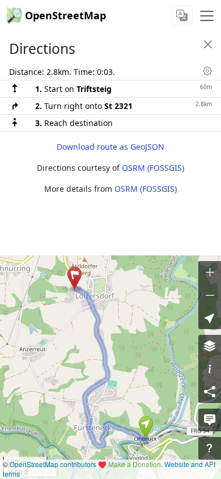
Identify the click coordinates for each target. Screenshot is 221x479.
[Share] (209, 391)
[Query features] (209, 448)
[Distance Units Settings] (207, 71)
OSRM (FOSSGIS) (153, 167)
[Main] (206, 15)
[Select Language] (182, 16)
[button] (146, 427)
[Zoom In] (209, 272)
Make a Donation (134, 464)
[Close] (207, 44)
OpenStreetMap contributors (53, 464)
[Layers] (209, 346)
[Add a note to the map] (209, 420)
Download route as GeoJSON (110, 146)
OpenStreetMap (65, 15)
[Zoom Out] (209, 295)
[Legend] (209, 369)
